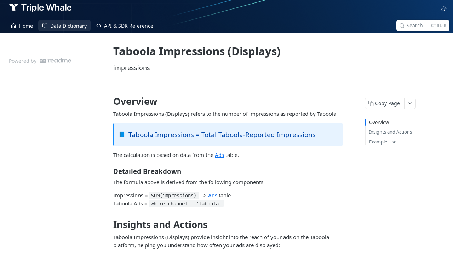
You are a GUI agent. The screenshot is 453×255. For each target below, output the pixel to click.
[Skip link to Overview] (108, 101)
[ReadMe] (55, 60)
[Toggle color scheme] (443, 9)
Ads (219, 154)
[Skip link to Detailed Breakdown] (108, 171)
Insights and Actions (390, 132)
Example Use (382, 141)
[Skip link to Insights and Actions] (108, 224)
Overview (379, 122)
